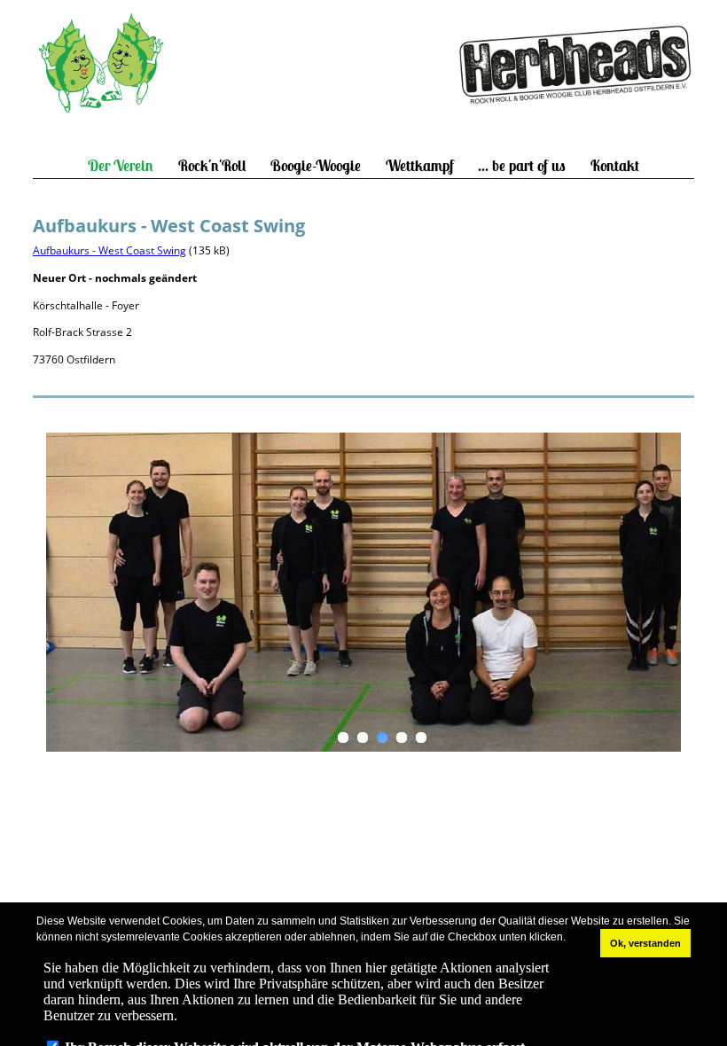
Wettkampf (420, 166)
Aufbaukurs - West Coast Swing (109, 250)
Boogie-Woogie (315, 166)
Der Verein (120, 166)
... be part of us (522, 166)
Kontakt (614, 166)
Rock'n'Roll (212, 166)
